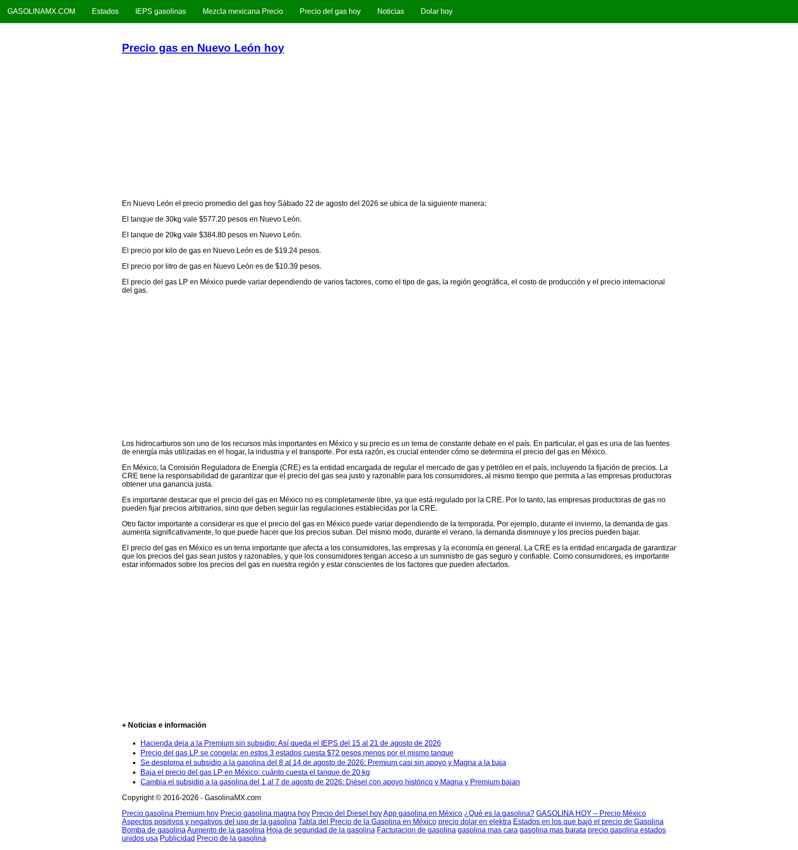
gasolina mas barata (553, 830)
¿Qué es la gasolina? (499, 813)
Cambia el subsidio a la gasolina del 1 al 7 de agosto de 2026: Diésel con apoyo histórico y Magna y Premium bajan (330, 782)
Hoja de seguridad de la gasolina (320, 830)
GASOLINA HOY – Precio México (591, 813)
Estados (105, 11)
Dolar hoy (437, 11)
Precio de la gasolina (231, 838)
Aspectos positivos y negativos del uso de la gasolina (209, 822)
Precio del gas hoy (330, 11)
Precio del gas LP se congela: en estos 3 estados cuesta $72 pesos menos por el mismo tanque (296, 753)
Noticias (390, 11)
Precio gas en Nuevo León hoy (203, 48)
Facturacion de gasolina (416, 830)
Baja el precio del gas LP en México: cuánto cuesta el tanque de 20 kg (255, 772)
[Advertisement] (398, 126)
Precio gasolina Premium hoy (170, 813)
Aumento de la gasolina (226, 830)
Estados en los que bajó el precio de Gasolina (588, 822)
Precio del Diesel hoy (347, 813)
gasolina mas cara (488, 830)
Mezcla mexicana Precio (243, 11)
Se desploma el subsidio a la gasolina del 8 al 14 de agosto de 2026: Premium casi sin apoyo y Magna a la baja (323, 762)
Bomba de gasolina (154, 830)
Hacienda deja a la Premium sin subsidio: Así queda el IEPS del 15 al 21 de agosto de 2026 (290, 743)
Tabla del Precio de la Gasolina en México (367, 822)
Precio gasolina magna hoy (265, 813)
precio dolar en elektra (474, 822)
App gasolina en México (422, 813)
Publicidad (177, 838)
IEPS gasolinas (160, 11)
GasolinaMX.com (41, 11)
